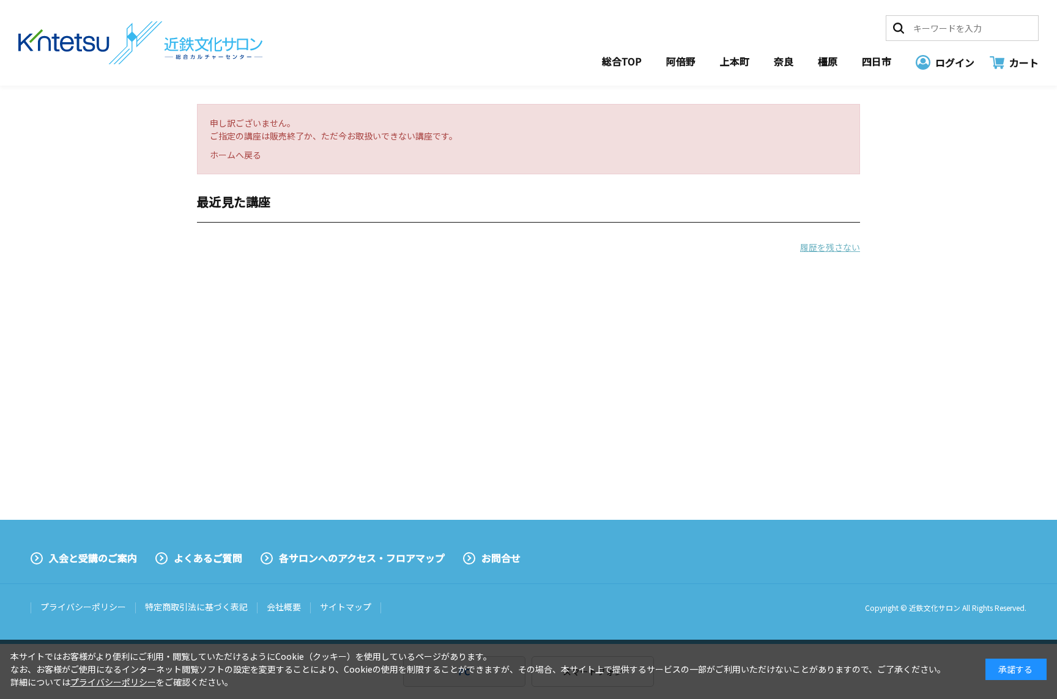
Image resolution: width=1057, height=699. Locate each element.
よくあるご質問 (208, 557)
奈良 (783, 61)
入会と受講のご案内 (93, 557)
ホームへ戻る (235, 155)
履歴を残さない (830, 247)
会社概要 (284, 607)
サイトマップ (345, 607)
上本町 (734, 61)
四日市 (876, 61)
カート (1024, 62)
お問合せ (501, 557)
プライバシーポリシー (83, 607)
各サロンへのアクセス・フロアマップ (362, 557)
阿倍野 (680, 61)
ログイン (954, 62)
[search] (898, 28)
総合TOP (622, 61)
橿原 (827, 61)
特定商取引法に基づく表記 (196, 607)
